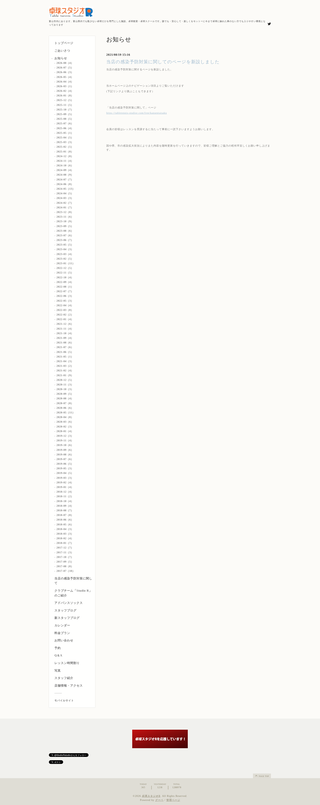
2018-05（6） (65, 524)
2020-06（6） (65, 408)
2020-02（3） (65, 426)
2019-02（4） (65, 482)
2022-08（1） (65, 286)
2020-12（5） (65, 380)
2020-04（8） (65, 417)
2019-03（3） (65, 478)
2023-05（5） (65, 244)
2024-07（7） (65, 179)
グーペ (159, 800)
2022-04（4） (65, 305)
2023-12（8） (65, 212)
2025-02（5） (65, 146)
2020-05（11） (65, 412)
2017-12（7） (65, 547)
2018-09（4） (65, 505)
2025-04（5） (65, 137)
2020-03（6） (65, 421)
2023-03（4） (65, 254)
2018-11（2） (65, 496)
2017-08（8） (65, 566)
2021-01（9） (65, 375)
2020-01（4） (65, 431)
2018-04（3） (65, 529)
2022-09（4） (65, 282)
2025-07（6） (65, 123)
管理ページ (173, 800)
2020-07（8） (65, 403)
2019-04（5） (65, 473)
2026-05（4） (65, 77)
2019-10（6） (65, 445)
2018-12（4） (65, 491)
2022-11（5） (65, 272)
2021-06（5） (65, 352)
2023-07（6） (65, 235)
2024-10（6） (65, 165)
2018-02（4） (65, 538)
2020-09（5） (65, 394)
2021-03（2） (65, 366)
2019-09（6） (65, 450)
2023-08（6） (65, 230)
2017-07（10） (65, 571)
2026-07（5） (65, 67)
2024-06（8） (65, 184)
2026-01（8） (65, 95)
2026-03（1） (65, 86)
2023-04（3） (65, 249)
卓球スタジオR (151, 796)
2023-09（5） (65, 226)
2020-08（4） (65, 398)
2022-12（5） (65, 268)
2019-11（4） (65, 440)
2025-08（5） (65, 119)
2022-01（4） (65, 319)
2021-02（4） (65, 370)
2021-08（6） (65, 342)
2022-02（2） (65, 314)
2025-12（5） (65, 100)
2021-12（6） (65, 324)
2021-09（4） (65, 338)
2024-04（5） (65, 193)
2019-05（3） (65, 468)
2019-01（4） (65, 487)
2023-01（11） (65, 263)
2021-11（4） (65, 328)
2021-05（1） (65, 356)
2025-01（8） (65, 151)
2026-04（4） (65, 81)
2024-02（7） (65, 203)
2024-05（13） (65, 188)
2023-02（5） (65, 258)
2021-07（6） (65, 347)
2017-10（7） (65, 557)
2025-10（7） (65, 109)
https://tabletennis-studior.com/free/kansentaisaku (136, 113)
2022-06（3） (65, 296)
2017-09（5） (65, 561)
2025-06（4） (65, 128)
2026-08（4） (65, 63)
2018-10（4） (65, 501)
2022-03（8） (65, 310)
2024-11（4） (65, 161)
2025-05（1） (65, 133)
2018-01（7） (65, 543)
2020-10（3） (65, 389)
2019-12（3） (65, 436)
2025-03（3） (65, 142)
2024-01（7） (65, 207)
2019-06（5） (65, 463)
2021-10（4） (65, 333)
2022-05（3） (65, 300)
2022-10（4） (65, 277)
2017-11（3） (65, 552)
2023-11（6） (65, 216)
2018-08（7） (65, 510)
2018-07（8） (65, 515)
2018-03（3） (65, 533)
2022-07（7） (65, 291)
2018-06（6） (65, 519)
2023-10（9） (65, 221)
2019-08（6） (65, 454)
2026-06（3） (65, 72)
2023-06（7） (65, 240)
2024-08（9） (65, 174)
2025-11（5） (65, 105)
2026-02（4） (65, 91)
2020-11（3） (65, 384)
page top (263, 776)
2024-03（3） (65, 198)
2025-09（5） (65, 114)
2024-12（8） (65, 156)
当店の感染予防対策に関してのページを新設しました (163, 61)
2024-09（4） (65, 170)
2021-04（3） (65, 361)
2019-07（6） (65, 459)
